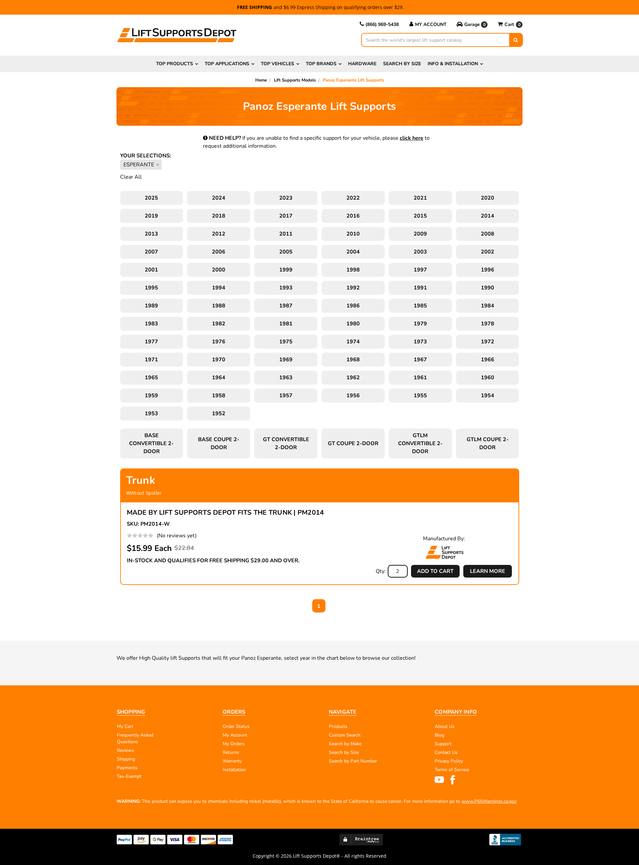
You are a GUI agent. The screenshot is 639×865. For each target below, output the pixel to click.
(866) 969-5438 (382, 24)
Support (443, 744)
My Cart (125, 726)
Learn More (487, 571)
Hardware (362, 64)
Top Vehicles (277, 64)
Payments (127, 768)
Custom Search (344, 735)
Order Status (236, 726)
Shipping (126, 759)
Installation (234, 770)
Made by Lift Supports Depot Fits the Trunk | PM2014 (225, 512)
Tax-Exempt (129, 776)
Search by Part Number (353, 761)
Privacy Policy (449, 761)
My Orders (234, 744)
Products (338, 726)
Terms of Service (452, 770)
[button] (472, 24)
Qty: (381, 571)
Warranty (232, 761)
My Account (431, 24)
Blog (439, 735)
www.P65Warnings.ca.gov (489, 801)
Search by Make (345, 744)
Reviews (125, 750)
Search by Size (402, 64)
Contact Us (446, 752)
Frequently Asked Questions (135, 738)
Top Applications (227, 64)
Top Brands (321, 64)
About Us (445, 726)
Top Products (174, 64)
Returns (231, 752)
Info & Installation (453, 64)
